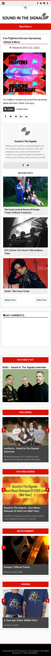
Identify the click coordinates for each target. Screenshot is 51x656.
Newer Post (10, 300)
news (25, 109)
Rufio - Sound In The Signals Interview (24, 367)
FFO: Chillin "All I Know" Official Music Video (23, 252)
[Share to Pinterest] (38, 47)
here (32, 103)
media (19, 109)
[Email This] (28, 47)
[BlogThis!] (31, 47)
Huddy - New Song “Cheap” (17, 291)
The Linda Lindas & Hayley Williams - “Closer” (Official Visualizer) (22, 211)
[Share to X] (33, 47)
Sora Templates (30, 653)
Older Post (41, 300)
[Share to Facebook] (36, 47)
